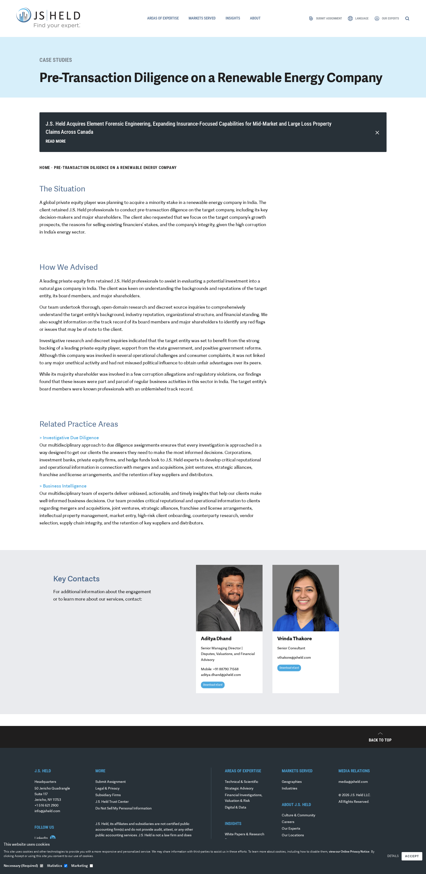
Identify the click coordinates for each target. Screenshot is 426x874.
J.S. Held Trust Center (112, 802)
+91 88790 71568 (226, 669)
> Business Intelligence (63, 486)
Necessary (21, 866)
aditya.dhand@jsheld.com (221, 675)
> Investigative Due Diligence (69, 438)
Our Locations (293, 835)
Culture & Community (298, 815)
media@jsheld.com (353, 782)
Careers (288, 822)
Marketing (79, 866)
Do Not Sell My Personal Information (123, 808)
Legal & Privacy (107, 788)
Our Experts (291, 829)
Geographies (292, 782)
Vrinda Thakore (294, 639)
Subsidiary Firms (108, 795)
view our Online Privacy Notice (349, 851)
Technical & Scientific (241, 782)
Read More (56, 141)
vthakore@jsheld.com (294, 658)
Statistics (54, 866)
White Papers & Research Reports (244, 837)
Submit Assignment (110, 782)
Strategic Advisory (239, 788)
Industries (289, 788)
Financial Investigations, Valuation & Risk (243, 798)
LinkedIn (42, 838)
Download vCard (212, 685)
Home (44, 167)
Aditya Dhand (216, 639)
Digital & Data (235, 807)
